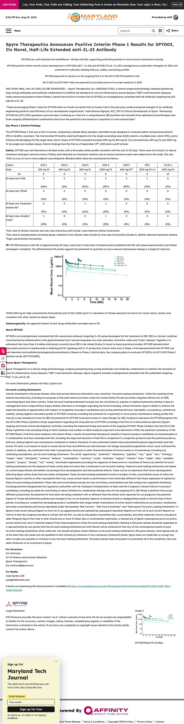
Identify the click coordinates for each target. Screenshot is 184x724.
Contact (159, 721)
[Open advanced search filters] (160, 30)
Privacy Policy (144, 721)
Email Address (17, 696)
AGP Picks (9, 4)
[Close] (56, 661)
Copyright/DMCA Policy (121, 721)
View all (177, 4)
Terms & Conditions (94, 721)
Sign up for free (31, 709)
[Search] (153, 30)
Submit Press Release (68, 721)
